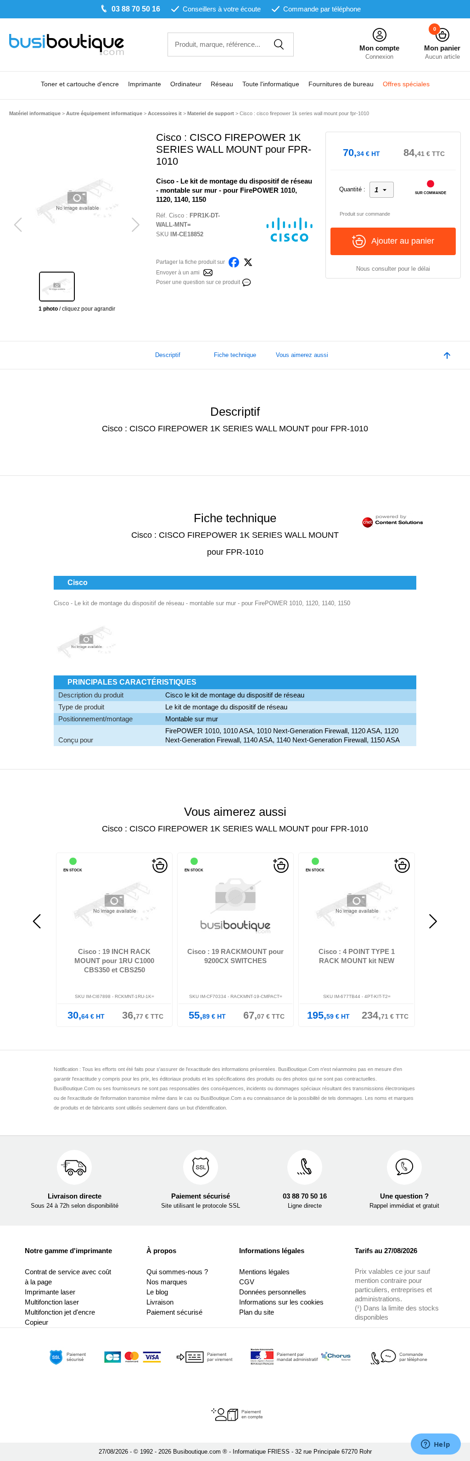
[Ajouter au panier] (128, 865)
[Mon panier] (442, 35)
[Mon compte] (379, 35)
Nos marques (166, 1282)
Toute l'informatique (270, 84)
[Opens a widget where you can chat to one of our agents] (435, 1444)
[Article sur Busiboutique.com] (208, 272)
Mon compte (379, 48)
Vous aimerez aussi (302, 354)
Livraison (159, 1302)
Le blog (157, 1292)
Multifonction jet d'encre (60, 1312)
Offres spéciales (406, 84)
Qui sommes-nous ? (177, 1272)
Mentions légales (264, 1272)
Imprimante (144, 84)
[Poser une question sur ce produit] (246, 281)
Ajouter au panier (402, 240)
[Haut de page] (447, 355)
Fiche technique (235, 354)
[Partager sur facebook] (234, 261)
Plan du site (256, 1312)
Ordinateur (185, 84)
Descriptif (167, 354)
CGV (246, 1282)
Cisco (176, 215)
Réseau (222, 84)
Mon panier (442, 48)
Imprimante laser (50, 1292)
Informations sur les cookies (281, 1302)
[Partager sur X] (248, 261)
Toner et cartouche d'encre (80, 84)
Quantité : (352, 189)
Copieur (36, 1322)
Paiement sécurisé (174, 1312)
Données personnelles (272, 1292)
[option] (77, 200)
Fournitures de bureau (341, 84)
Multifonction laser (52, 1302)
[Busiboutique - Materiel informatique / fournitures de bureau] (66, 44)
